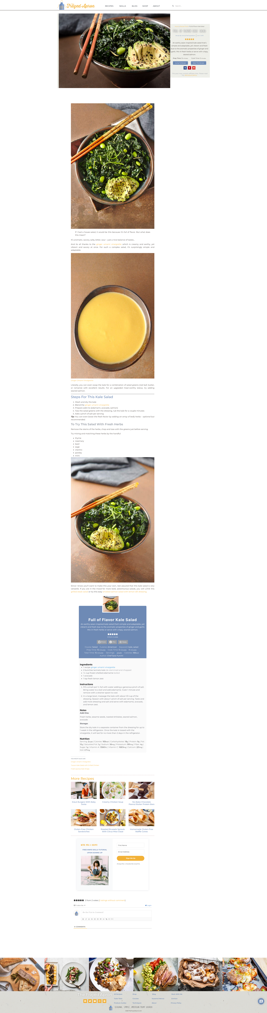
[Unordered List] (97, 919)
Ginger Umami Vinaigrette (82, 380)
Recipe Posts (184, 26)
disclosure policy (191, 75)
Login (149, 905)
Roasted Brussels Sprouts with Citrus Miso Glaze (113, 830)
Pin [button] (114, 642)
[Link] (106, 919)
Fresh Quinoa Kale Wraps (80, 769)
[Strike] (91, 919)
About (156, 6)
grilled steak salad (79, 592)
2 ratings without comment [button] (112, 900)
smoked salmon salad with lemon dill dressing (125, 592)
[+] (112, 919)
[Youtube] (95, 1001)
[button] (185, 68)
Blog (134, 6)
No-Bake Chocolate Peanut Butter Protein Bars (141, 803)
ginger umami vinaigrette (108, 244)
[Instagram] (99, 1001)
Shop (145, 6)
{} (109, 919)
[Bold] (83, 919)
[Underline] (89, 919)
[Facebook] (85, 1001)
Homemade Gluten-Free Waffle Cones (141, 830)
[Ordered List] (94, 919)
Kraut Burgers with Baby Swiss (84, 803)
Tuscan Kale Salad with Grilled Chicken (85, 765)
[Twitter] (90, 1001)
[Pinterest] (104, 1001)
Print (103, 642)
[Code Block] (103, 919)
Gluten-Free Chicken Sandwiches (84, 830)
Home (177, 26)
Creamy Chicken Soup (112, 802)
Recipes (109, 6)
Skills (122, 6)
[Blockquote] (100, 919)
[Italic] (86, 919)
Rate (124, 642)
